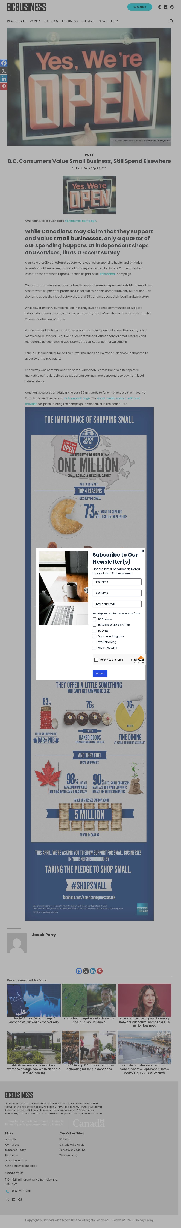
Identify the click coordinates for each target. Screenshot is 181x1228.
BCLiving (103, 630)
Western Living (107, 642)
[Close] (143, 551)
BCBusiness (105, 619)
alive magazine (107, 647)
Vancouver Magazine (111, 636)
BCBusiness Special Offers (114, 625)
